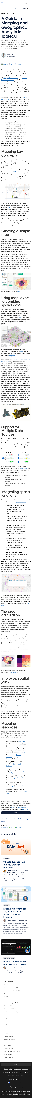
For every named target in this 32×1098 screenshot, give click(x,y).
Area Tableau (7, 1021)
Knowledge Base (8, 1048)
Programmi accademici (10, 1024)
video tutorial (24, 468)
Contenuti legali (7, 1072)
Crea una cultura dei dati (11, 987)
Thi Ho (20, 318)
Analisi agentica (8, 984)
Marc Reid (10, 54)
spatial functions (21, 502)
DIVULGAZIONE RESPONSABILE (15, 1076)
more (28, 221)
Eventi (5, 1027)
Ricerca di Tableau (9, 993)
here (10, 180)
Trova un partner (8, 1036)
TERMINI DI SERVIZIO (17, 1072)
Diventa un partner (9, 1039)
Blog (7, 8)
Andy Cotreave (21, 778)
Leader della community (11, 1012)
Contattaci (7, 996)
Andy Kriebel (11, 780)
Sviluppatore (17, 1069)
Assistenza (7, 1045)
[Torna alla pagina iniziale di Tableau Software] (7, 2)
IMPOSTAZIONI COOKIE (15, 1079)
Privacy (26, 1072)
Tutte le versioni (8, 1057)
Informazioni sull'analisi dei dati (13, 990)
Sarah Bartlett (10, 787)
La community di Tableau (12, 1003)
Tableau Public (8, 1006)
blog (14, 764)
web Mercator (15, 172)
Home (4, 8)
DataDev (6, 1015)
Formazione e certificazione (12, 1051)
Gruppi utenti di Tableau (11, 1009)
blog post (12, 356)
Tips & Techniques (13, 8)
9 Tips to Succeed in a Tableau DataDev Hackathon (14, 865)
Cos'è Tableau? (8, 981)
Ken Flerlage (10, 773)
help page (21, 741)
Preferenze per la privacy (17, 1083)
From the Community (21, 819)
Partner (6, 1033)
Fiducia (6, 1069)
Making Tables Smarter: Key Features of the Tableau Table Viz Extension (14, 913)
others (9, 207)
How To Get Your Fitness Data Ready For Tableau (15, 963)
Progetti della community (11, 1018)
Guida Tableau (8, 1054)
